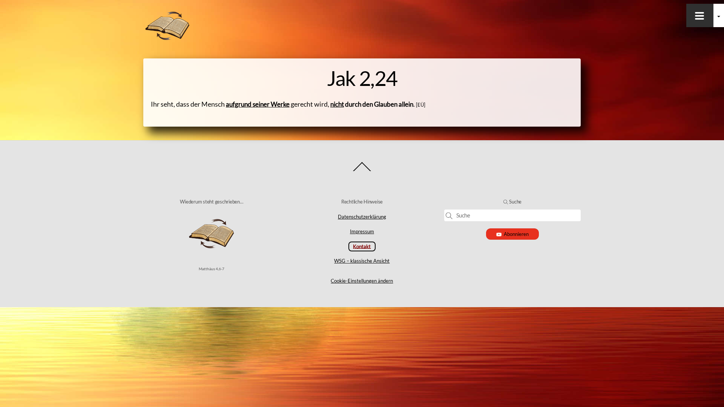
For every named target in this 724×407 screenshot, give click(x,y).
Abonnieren (516, 234)
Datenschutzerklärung (362, 217)
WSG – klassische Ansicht (362, 261)
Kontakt (362, 246)
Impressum (362, 231)
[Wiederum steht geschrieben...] (167, 38)
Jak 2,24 (362, 78)
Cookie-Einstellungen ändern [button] (362, 281)
